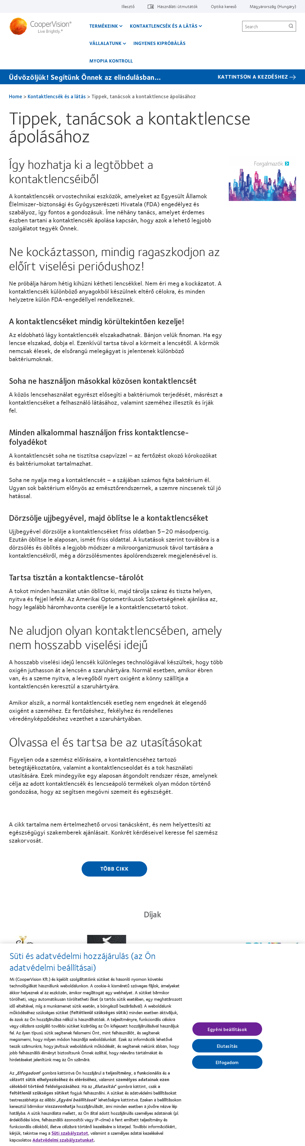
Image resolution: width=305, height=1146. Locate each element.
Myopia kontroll (111, 60)
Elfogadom (227, 1062)
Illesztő (128, 6)
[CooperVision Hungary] (43, 26)
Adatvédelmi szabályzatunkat (63, 1139)
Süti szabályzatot (70, 1132)
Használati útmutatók (177, 6)
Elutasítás (227, 1046)
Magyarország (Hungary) (273, 6)
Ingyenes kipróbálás (159, 43)
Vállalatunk (105, 43)
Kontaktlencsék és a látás (163, 25)
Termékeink (103, 25)
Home (15, 96)
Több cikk (114, 868)
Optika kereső (223, 6)
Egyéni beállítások (227, 1029)
